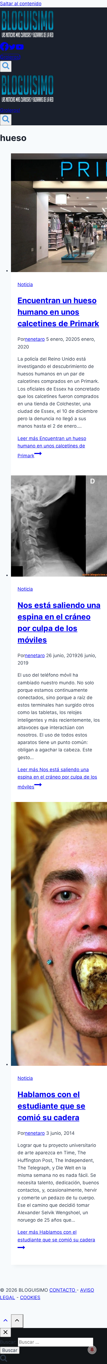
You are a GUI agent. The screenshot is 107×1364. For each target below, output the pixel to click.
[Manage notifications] (92, 1349)
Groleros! (10, 57)
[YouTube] (20, 49)
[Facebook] (4, 49)
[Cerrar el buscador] (5, 1332)
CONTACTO (63, 1290)
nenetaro (35, 339)
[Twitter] (12, 49)
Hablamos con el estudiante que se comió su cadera (51, 1106)
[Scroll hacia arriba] (5, 1321)
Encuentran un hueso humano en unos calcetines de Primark (58, 312)
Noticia (25, 284)
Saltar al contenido (20, 3)
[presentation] (59, 213)
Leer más (52, 447)
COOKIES (30, 1297)
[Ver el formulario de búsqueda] (6, 66)
